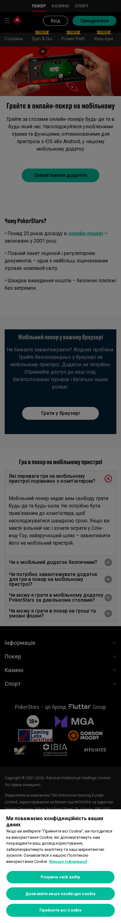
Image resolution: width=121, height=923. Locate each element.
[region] (60, 866)
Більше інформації (68, 861)
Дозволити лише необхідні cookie (60, 893)
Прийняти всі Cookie (60, 910)
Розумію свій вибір (60, 877)
